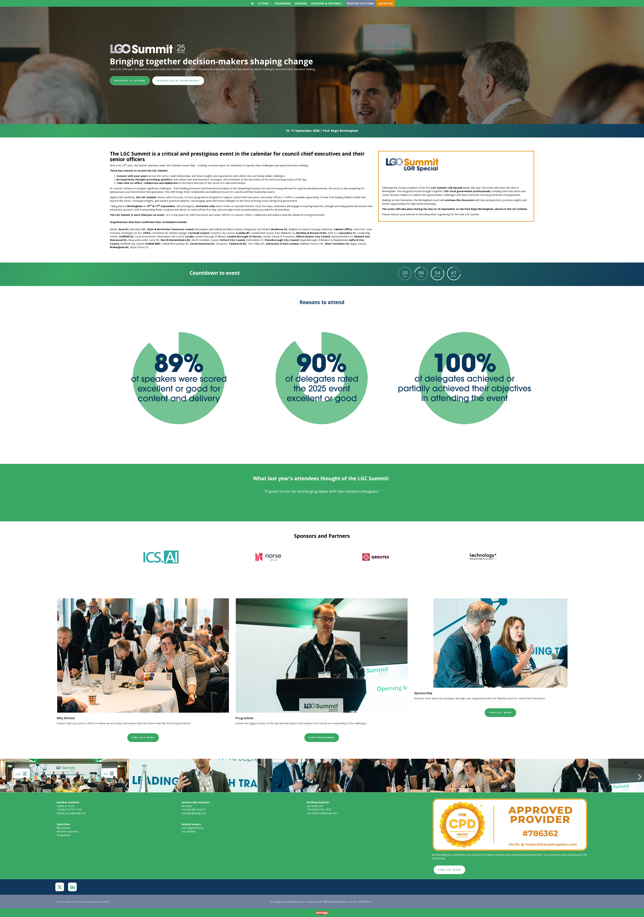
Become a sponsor (67, 831)
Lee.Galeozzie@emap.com (322, 813)
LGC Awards (189, 831)
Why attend (63, 827)
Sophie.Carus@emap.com (71, 813)
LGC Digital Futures (193, 827)
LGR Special (385, 3)
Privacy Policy (103, 901)
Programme (64, 835)
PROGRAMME (283, 3)
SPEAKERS (301, 3)
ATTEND (263, 3)
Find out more (143, 737)
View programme (322, 737)
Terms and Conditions (84, 901)
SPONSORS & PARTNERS (326, 3)
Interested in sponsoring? (178, 80)
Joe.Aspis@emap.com (194, 813)
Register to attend (360, 3)
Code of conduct (63, 901)
